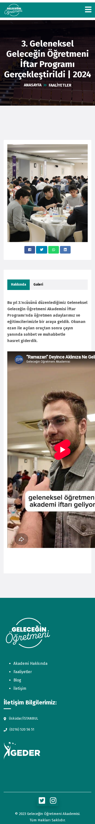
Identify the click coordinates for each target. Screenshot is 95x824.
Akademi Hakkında (30, 663)
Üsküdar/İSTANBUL (23, 718)
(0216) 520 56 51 (22, 729)
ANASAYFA (32, 85)
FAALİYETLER (60, 85)
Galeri (38, 284)
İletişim (19, 688)
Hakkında (18, 284)
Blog (17, 680)
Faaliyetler (22, 671)
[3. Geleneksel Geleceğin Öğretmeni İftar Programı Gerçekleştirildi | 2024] (29, 250)
